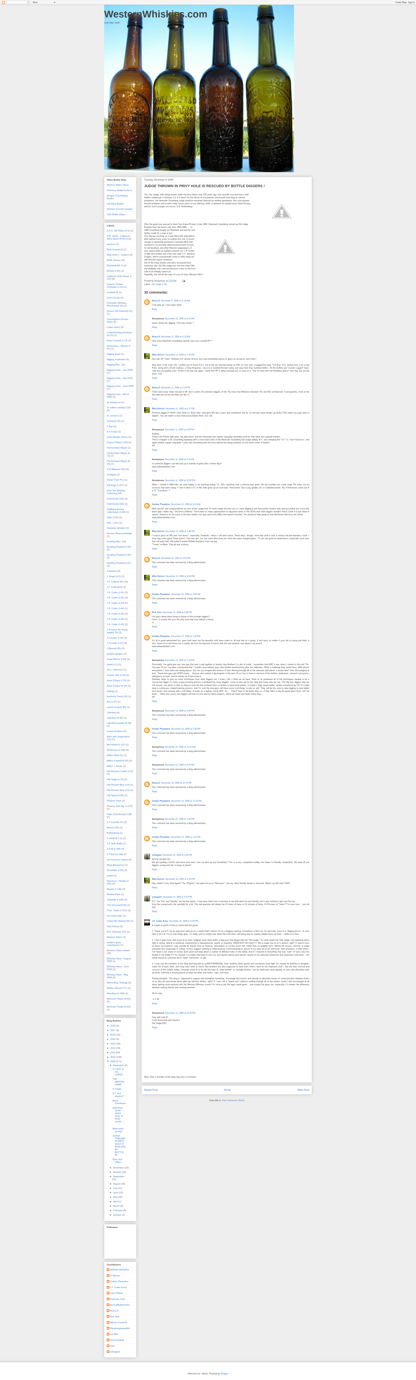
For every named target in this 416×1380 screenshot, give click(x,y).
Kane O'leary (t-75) (116, 680)
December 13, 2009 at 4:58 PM (185, 594)
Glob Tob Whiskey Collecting (116, 492)
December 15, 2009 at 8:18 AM (179, 765)
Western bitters (114, 937)
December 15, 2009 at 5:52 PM (177, 897)
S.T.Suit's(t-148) (115, 854)
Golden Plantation (161, 504)
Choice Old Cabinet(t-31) (119, 311)
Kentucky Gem (117, 1299)
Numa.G (156, 300)
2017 (113, 1030)
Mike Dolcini (158, 354)
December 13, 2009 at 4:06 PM (180, 576)
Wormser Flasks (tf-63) (118, 1006)
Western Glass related (118, 950)
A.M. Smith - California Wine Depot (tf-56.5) (118, 237)
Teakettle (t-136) (115, 899)
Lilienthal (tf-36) (115, 718)
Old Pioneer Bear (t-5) (118, 790)
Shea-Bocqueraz (115, 865)
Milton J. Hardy (114, 766)
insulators (112, 571)
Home (227, 1090)
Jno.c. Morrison (115, 669)
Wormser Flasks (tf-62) (118, 998)
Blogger (224, 1373)
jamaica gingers (115, 653)
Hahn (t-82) (113, 517)
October (117, 1172)
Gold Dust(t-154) (115, 498)
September (118, 1176)
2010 (113, 1057)
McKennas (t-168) (116, 750)
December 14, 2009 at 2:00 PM (179, 711)
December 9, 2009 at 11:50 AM (175, 300)
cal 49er (114, 1334)
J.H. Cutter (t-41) (115, 592)
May (115, 1197)
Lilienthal (111, 712)
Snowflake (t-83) (115, 870)
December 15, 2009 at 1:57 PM (185, 837)
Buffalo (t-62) (113, 270)
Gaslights (111, 474)
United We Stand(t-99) (118, 921)
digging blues (113, 354)
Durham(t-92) (114, 421)
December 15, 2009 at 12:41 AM (180, 747)
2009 (113, 1061)
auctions (111, 244)
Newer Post (151, 1090)
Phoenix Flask (114, 800)
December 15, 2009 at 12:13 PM (176, 783)
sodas (110, 875)
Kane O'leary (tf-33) (117, 685)
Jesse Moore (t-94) (116, 659)
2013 (113, 1043)
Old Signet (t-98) (115, 795)
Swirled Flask (113, 894)
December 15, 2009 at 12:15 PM (186, 801)
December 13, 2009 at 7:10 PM (185, 636)
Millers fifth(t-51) (115, 755)
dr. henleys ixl (114, 402)
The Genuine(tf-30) (117, 905)
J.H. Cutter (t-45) (115, 613)
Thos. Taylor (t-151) (117, 910)
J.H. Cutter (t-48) (115, 619)
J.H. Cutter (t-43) (115, 603)
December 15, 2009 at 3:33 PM (177, 855)
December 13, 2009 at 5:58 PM (177, 612)
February (118, 1210)
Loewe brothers (115, 731)
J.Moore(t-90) (114, 648)
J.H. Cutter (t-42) (115, 597)
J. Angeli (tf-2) (114, 576)
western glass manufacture (114, 943)
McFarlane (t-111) (116, 744)
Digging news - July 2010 (120, 378)
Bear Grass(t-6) (115, 249)
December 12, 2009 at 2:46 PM (180, 531)
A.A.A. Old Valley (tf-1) (118, 230)
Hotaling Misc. (114, 541)
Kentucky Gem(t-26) (117, 696)
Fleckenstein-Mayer (117, 447)
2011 (113, 1052)
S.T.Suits (116, 1089)
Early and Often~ (117, 1160)
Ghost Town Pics (115, 479)
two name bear (114, 915)
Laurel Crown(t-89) (116, 707)
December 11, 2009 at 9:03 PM (179, 429)
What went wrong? (117, 1130)
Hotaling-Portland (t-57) (119, 563)
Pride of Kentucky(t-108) (119, 814)
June (116, 1192)
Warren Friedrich (118, 1322)
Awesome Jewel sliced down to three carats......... (119, 1115)
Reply (154, 309)
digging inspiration (116, 359)
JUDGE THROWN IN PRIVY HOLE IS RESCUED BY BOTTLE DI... (119, 1145)
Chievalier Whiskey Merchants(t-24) (116, 304)
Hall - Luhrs (113, 522)
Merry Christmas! (119, 1102)
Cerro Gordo (113, 297)
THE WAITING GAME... (118, 1082)
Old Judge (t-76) (159, 284)
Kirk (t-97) (112, 701)
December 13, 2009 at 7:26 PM (179, 660)
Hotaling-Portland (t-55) (119, 546)
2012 (113, 1048)
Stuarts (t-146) (114, 889)
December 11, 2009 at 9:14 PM (179, 459)
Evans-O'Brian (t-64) (117, 442)
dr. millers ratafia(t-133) (119, 407)
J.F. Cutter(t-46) (115, 581)
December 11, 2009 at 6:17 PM (180, 408)
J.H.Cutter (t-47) (115, 643)
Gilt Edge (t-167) (115, 485)
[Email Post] (183, 281)
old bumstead (117, 1340)
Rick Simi (157, 612)
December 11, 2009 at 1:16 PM (180, 354)
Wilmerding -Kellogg (117, 982)
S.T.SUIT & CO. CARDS (118, 1072)
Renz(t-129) (113, 827)
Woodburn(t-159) (115, 993)
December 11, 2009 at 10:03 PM (180, 480)
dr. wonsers (113, 415)
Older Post (303, 1090)
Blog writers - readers (118, 254)
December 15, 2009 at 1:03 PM (179, 819)
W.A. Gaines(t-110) (116, 931)
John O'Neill (116, 1293)
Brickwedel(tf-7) (115, 265)
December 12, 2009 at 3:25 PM (175, 558)
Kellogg (110, 691)
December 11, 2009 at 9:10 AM (175, 336)
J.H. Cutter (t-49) (115, 624)
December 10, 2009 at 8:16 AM (179, 318)
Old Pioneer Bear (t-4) (118, 784)
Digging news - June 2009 (120, 386)
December (118, 1065)
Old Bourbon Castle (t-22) (120, 771)
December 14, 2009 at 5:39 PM (185, 729)
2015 (113, 1039)
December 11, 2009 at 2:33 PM (175, 387)
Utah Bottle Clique (116, 214)
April (115, 1201)
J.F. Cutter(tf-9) (114, 587)
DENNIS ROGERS (119, 1269)
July (115, 1188)
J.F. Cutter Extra (160, 921)
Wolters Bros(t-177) (117, 988)
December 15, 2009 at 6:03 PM (183, 921)
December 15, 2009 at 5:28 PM (180, 879)
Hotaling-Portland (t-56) (119, 554)
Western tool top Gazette (119, 209)
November (118, 1167)
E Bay (110, 426)
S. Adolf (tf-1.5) (114, 838)
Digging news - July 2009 (120, 370)
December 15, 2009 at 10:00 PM (180, 1013)
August (117, 1183)
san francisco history (117, 859)
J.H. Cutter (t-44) (115, 608)
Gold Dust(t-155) (115, 504)
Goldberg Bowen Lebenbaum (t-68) (116, 510)
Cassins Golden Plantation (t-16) (115, 285)
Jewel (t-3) (112, 664)
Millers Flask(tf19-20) (118, 760)
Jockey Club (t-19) (116, 675)
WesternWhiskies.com (155, 14)
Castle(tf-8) (112, 292)
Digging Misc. (114, 364)
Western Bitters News (118, 185)
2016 (113, 1034)
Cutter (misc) (113, 327)
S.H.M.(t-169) (114, 849)
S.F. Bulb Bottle (114, 843)
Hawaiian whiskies (116, 528)
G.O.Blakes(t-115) (116, 469)
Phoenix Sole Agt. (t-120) (119, 806)
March (116, 1206)
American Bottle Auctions (119, 190)
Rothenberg (113, 833)
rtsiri (112, 1346)
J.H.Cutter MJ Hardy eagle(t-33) (117, 631)
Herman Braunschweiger (119, 533)
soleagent (157, 855)
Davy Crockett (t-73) (117, 340)
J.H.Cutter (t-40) (115, 637)
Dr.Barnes (115, 1275)
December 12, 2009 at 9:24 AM (185, 504)
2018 (113, 1025)
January (117, 1215)
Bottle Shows (113, 260)
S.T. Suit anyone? (118, 1094)
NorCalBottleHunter (120, 1305)
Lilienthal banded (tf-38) (119, 723)
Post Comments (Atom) (233, 1100)
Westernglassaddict (120, 1328)
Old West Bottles (115, 203)
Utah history (113, 926)
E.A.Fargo (112, 431)
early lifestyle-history (117, 437)
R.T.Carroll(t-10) (115, 822)
